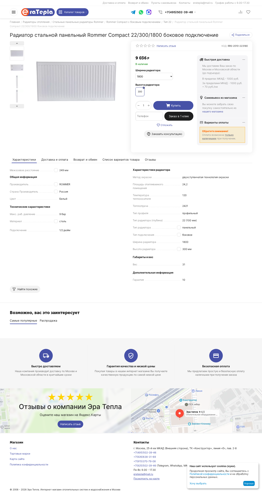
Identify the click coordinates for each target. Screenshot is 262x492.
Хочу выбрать (198, 483)
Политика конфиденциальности (29, 464)
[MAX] (148, 12)
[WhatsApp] (141, 12)
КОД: (224, 45)
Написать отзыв (70, 424)
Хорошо (249, 483)
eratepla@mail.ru (143, 474)
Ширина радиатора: (148, 70)
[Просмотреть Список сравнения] (240, 12)
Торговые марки (20, 453)
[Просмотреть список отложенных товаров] (248, 12)
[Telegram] (133, 12)
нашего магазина (212, 111)
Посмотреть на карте (146, 478)
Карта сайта (17, 458)
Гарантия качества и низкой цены (131, 366)
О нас (13, 448)
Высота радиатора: (147, 84)
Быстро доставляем (45, 366)
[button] (241, 35)
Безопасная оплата (216, 366)
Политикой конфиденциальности (209, 473)
